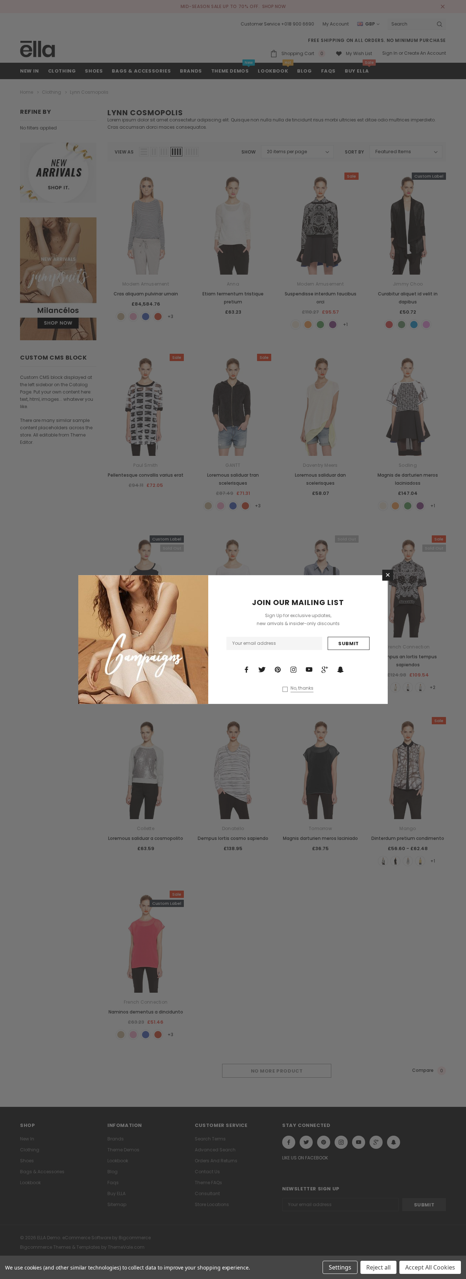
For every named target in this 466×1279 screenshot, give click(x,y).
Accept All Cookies (430, 1267)
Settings (340, 1267)
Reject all (378, 1267)
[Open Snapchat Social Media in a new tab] (340, 669)
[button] (387, 575)
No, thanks (302, 688)
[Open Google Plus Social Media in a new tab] (324, 669)
